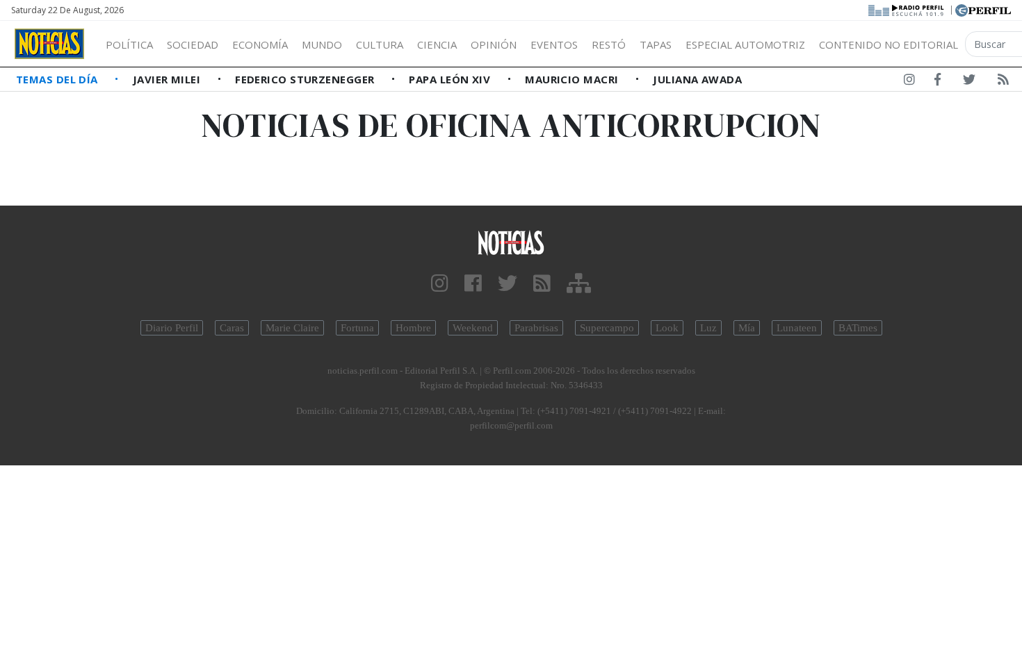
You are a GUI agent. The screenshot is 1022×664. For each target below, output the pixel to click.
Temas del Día (58, 79)
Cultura (379, 44)
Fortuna (357, 327)
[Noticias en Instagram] (909, 82)
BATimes (857, 327)
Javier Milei (168, 79)
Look (667, 327)
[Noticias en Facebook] (937, 82)
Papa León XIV (451, 79)
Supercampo (607, 327)
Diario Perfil (171, 327)
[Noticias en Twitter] (969, 82)
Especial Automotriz (745, 44)
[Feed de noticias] (1003, 82)
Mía (746, 327)
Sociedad (192, 44)
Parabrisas (536, 327)
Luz (708, 327)
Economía (260, 44)
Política (129, 44)
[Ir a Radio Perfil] (906, 9)
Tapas (656, 44)
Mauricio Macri (573, 79)
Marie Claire (292, 327)
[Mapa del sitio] (579, 283)
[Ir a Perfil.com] (983, 9)
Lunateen (797, 327)
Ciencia (437, 44)
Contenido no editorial (888, 44)
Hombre (413, 327)
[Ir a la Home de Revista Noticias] (49, 44)
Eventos (554, 44)
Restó (609, 44)
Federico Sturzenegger (306, 79)
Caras (232, 327)
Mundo (322, 44)
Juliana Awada (697, 79)
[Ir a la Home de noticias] (511, 242)
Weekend (473, 327)
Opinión (494, 44)
